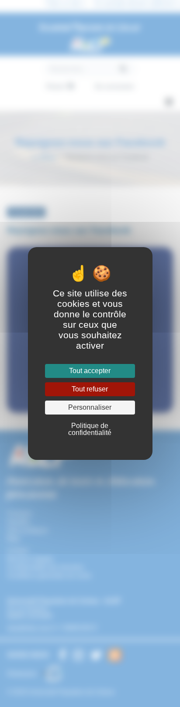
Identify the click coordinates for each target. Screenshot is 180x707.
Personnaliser (89, 407)
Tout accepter (90, 370)
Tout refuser (90, 389)
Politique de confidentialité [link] (89, 429)
